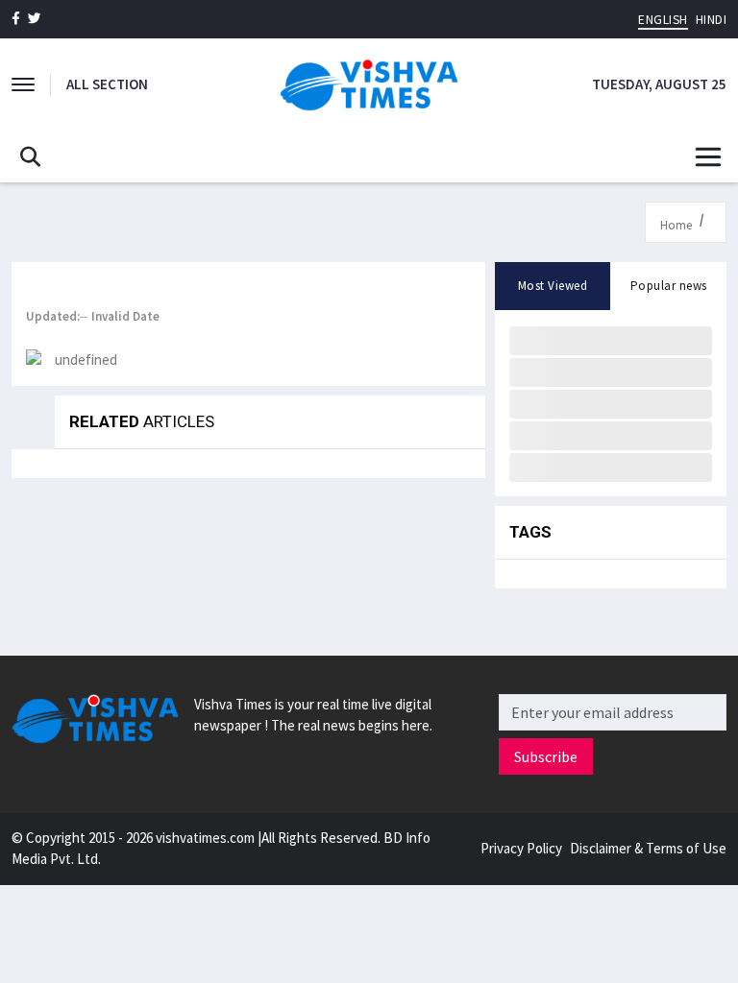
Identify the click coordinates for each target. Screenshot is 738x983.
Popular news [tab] (668, 285)
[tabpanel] (610, 402)
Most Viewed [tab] (553, 285)
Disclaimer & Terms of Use (648, 848)
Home (676, 225)
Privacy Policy (521, 848)
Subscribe (546, 756)
